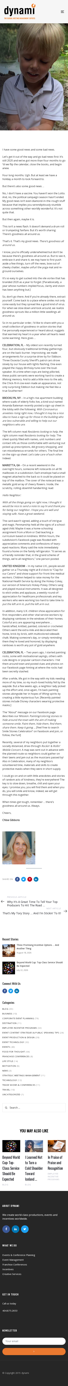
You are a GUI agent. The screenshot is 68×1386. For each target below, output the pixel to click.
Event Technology (13, 1042)
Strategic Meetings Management (21, 1075)
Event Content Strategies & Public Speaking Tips (30, 1032)
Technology (9, 1080)
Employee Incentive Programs (19, 1028)
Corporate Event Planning (18, 1018)
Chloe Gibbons (11, 96)
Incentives (8, 1269)
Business (7, 1013)
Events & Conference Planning (18, 1255)
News (5, 1070)
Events (6, 1047)
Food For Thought (13, 116)
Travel (6, 1089)
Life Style (7, 1061)
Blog (5, 1009)
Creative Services (11, 1274)
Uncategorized (11, 1094)
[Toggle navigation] (48, 11)
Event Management (13, 1259)
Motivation (9, 1066)
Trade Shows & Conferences (18, 1085)
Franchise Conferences (15, 1056)
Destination (9, 1023)
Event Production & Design (18, 1037)
